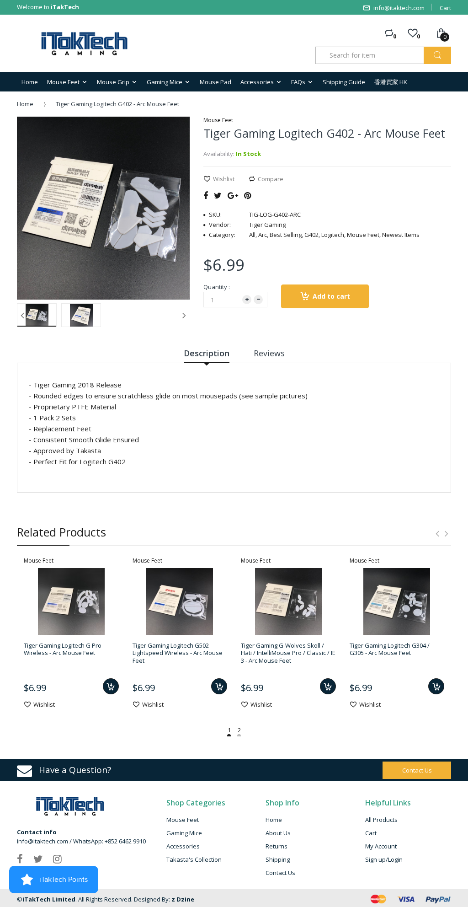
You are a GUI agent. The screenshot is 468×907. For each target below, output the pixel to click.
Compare (270, 179)
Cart (445, 8)
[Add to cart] (111, 686)
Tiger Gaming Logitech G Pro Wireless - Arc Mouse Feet (62, 649)
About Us (278, 833)
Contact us (417, 770)
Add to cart (331, 296)
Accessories (183, 846)
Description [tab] (206, 353)
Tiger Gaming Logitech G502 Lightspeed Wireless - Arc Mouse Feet (178, 653)
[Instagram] (57, 858)
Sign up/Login (384, 859)
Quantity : (216, 287)
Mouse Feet (182, 820)
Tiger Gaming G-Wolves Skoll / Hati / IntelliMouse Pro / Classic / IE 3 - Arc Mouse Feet (288, 653)
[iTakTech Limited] (85, 43)
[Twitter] (218, 195)
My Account (381, 846)
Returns (276, 846)
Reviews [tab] (269, 353)
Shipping (278, 859)
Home (25, 104)
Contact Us (280, 873)
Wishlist (223, 179)
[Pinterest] (247, 195)
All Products (381, 820)
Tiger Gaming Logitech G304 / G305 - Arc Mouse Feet (390, 649)
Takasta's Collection (194, 859)
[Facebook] (205, 195)
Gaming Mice (184, 833)
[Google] (233, 195)
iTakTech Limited (48, 899)
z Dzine (182, 899)
